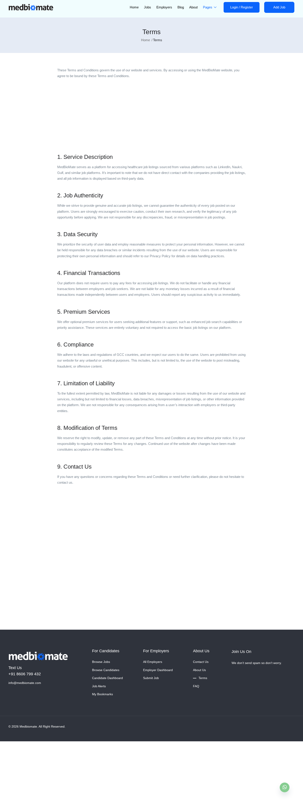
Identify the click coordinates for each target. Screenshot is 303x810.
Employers (164, 7)
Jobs (147, 7)
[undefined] (284, 787)
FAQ (196, 686)
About (193, 7)
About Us (199, 670)
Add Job (279, 7)
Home (134, 7)
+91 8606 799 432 (24, 674)
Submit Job (151, 678)
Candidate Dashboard (107, 678)
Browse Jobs (101, 662)
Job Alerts (99, 686)
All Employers (152, 662)
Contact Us (201, 662)
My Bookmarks (102, 694)
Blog (180, 7)
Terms (203, 678)
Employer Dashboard (158, 670)
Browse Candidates (105, 670)
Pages (208, 7)
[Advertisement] (151, 115)
